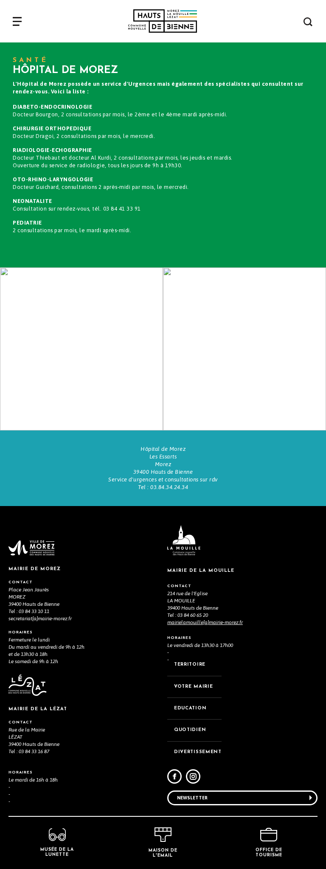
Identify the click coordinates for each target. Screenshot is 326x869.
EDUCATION (190, 708)
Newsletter (192, 797)
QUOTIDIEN (190, 730)
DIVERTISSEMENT (198, 752)
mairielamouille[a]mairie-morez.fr (205, 622)
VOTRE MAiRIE (193, 686)
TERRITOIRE (189, 664)
